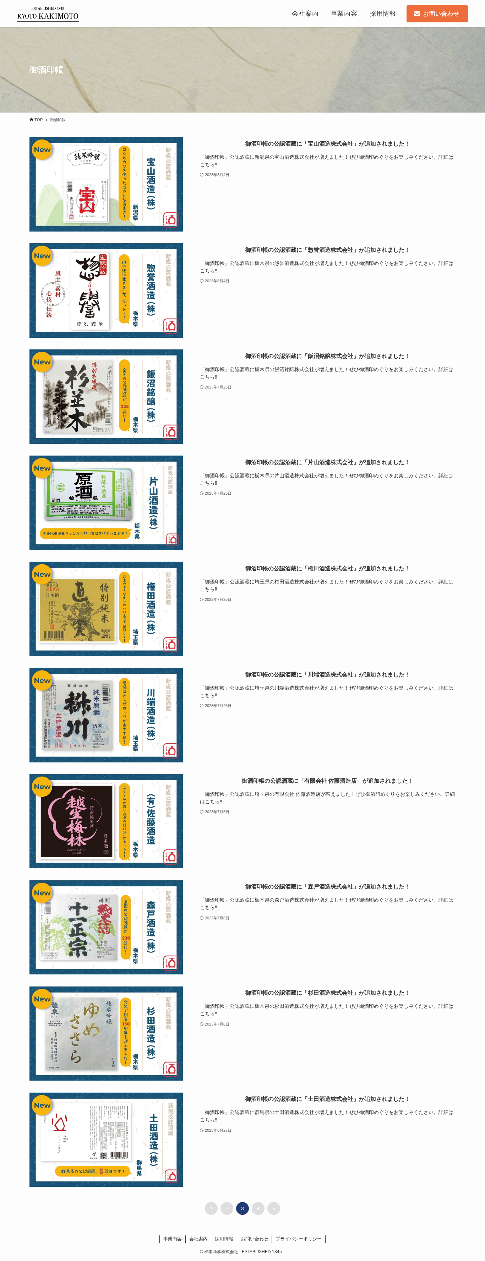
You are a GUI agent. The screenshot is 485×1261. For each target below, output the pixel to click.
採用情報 (224, 1238)
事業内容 (172, 1238)
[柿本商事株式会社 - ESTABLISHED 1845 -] (48, 14)
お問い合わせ (254, 1238)
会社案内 (198, 1238)
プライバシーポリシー (299, 1238)
